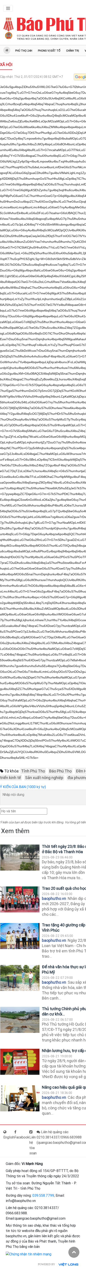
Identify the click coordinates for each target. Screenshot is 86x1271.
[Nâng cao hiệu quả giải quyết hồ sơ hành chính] (20, 1098)
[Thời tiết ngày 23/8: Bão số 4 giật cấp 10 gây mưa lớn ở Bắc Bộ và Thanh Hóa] (20, 857)
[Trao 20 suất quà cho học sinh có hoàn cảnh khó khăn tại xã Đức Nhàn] (20, 899)
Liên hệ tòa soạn (33, 1145)
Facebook (21, 1137)
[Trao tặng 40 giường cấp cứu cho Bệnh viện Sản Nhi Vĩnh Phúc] (20, 936)
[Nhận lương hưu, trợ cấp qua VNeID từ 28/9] (20, 1062)
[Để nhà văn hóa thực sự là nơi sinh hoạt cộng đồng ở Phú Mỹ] (20, 978)
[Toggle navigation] (8, 8)
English (8, 1137)
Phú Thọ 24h (23, 50)
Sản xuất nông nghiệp (44, 777)
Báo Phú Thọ (60, 771)
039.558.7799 (43, 1195)
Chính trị (72, 50)
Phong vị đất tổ (49, 50)
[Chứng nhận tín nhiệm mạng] (28, 1254)
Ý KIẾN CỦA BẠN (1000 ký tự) (23, 787)
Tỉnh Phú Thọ (33, 771)
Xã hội (6, 64)
